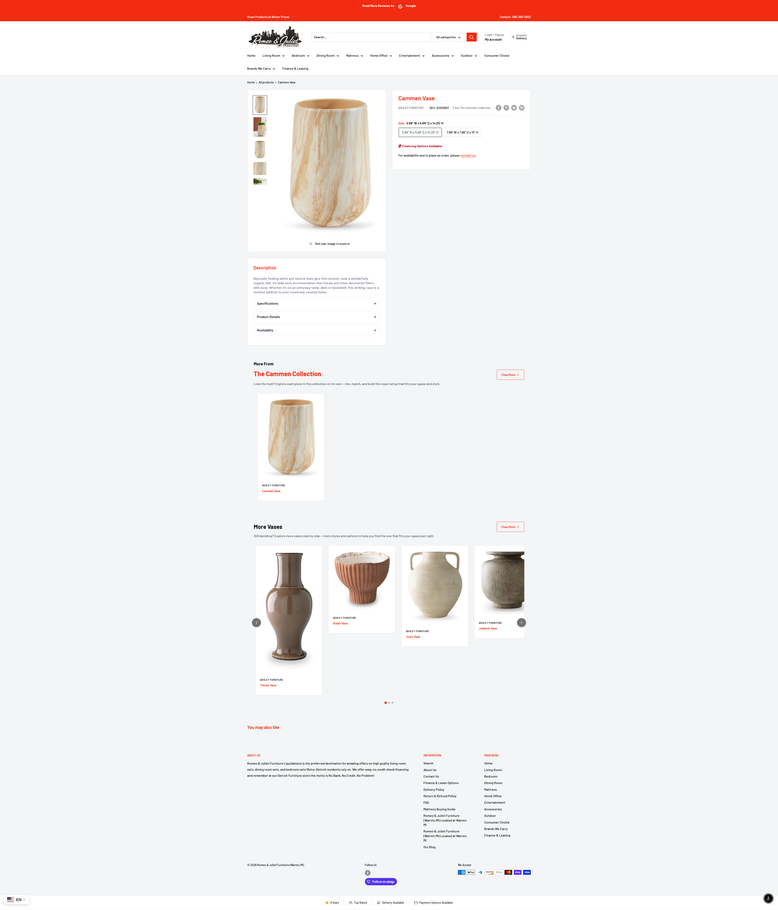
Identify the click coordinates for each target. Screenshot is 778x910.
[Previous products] (256, 622)
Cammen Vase (271, 491)
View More (508, 375)
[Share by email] (522, 107)
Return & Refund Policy (439, 796)
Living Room (271, 55)
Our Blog (429, 847)
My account (493, 39)
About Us (429, 770)
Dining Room (325, 55)
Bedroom (298, 55)
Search (428, 763)
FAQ (426, 802)
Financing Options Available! (422, 146)
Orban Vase (340, 623)
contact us (468, 155)
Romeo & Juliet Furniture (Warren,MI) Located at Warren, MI (445, 820)
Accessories (440, 55)
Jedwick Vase (488, 628)
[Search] (472, 37)
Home (251, 55)
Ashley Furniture (411, 107)
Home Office (379, 55)
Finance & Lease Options (441, 783)
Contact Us (431, 776)
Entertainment (409, 55)
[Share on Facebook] (498, 107)
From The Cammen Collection (472, 107)
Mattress (352, 55)
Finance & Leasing (295, 68)
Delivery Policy (433, 789)
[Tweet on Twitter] (514, 107)
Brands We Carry (259, 68)
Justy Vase (413, 636)
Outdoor (467, 55)
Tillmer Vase (268, 685)
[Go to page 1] (385, 703)
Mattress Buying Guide (439, 809)
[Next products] (521, 622)
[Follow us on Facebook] (368, 873)
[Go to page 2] (389, 703)
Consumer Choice (497, 55)
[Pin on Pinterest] (506, 107)
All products (266, 82)
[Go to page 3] (392, 703)
